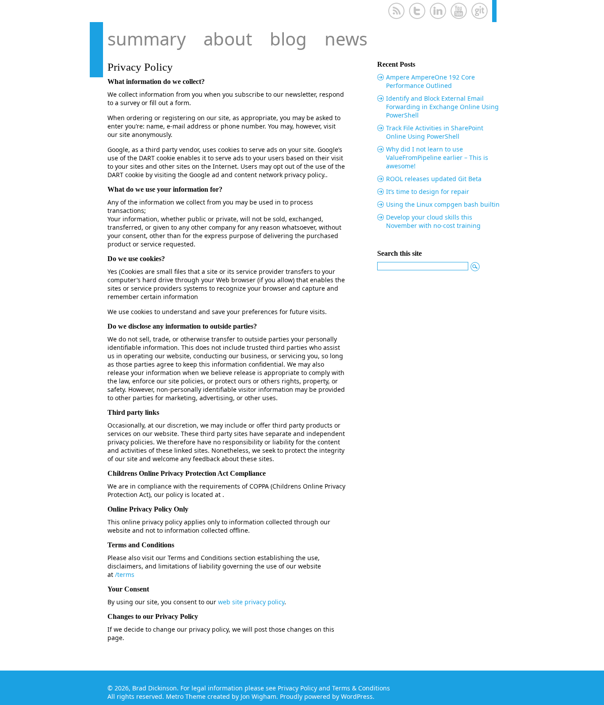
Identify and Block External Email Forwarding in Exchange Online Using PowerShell (442, 106)
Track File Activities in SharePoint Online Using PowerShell (434, 132)
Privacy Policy (297, 688)
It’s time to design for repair (427, 191)
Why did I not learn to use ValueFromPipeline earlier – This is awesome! (437, 157)
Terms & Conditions (361, 688)
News (346, 39)
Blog (288, 39)
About (227, 39)
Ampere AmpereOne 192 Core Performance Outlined (430, 81)
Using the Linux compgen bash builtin (443, 204)
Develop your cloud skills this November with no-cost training (433, 221)
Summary (146, 39)
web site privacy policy (251, 602)
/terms (124, 574)
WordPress (357, 696)
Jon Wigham (258, 696)
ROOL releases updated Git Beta (434, 178)
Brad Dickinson (154, 688)
